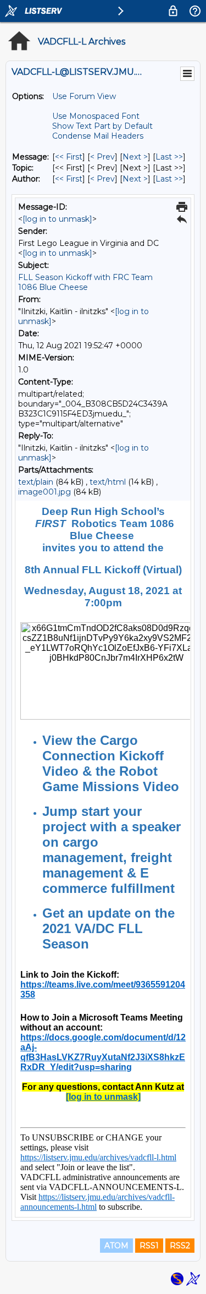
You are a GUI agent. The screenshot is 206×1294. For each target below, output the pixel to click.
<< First (68, 157)
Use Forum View (84, 96)
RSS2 (180, 1246)
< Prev (102, 157)
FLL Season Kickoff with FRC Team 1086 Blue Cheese (85, 282)
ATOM (116, 1246)
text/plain (35, 482)
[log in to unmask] (57, 219)
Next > (135, 157)
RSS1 (149, 1246)
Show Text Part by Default (102, 126)
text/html (108, 482)
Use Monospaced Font (96, 116)
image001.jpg (44, 492)
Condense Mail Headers (97, 136)
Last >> (169, 157)
